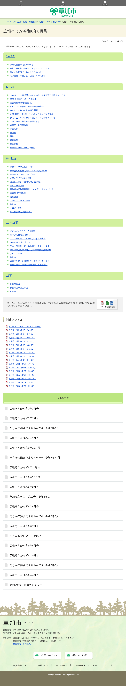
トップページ (9, 22)
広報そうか (44, 22)
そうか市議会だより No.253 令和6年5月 (34, 565)
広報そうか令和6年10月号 (25, 477)
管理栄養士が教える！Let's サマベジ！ (28, 76)
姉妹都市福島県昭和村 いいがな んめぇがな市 (31, 189)
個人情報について (21, 665)
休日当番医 (15, 284)
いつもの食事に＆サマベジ (22, 65)
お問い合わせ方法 (79, 655)
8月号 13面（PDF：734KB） (22, 375)
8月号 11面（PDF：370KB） (22, 367)
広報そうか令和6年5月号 (24, 555)
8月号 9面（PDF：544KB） (22, 360)
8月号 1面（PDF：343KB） (22, 330)
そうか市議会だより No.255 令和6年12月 (35, 457)
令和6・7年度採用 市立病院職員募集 (27, 106)
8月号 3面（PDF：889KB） (22, 338)
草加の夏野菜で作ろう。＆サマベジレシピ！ (29, 68)
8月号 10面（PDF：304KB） (22, 364)
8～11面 (11, 158)
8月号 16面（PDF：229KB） (22, 386)
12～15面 (12, 222)
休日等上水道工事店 (19, 288)
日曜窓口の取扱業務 (22, 644)
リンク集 (109, 665)
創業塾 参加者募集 (19, 125)
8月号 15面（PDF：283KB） (22, 382)
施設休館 (14, 144)
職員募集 (14, 140)
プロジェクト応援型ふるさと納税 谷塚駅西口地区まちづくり (37, 95)
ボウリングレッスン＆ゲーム (23, 174)
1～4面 (10, 56)
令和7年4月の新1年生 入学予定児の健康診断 (30, 250)
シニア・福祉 (16, 208)
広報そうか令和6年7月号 (24, 526)
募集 (12, 136)
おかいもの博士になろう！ (22, 235)
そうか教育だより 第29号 (26, 535)
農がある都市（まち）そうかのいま (26, 72)
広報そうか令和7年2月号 (24, 418)
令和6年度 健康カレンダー (26, 584)
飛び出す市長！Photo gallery (22, 148)
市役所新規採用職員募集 (21, 103)
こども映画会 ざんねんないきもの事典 (28, 238)
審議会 (13, 133)
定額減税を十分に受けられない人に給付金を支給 (31, 114)
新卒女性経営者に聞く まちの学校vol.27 (28, 171)
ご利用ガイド (42, 665)
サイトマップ (61, 665)
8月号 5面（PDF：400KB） (22, 345)
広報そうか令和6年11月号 (25, 467)
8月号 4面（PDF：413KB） (22, 341)
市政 (19, 22)
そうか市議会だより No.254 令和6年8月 (34, 516)
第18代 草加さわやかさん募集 (23, 99)
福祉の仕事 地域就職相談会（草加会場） (28, 265)
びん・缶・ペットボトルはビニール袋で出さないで (32, 118)
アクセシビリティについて (86, 665)
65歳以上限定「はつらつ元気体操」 (26, 182)
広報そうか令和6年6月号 (24, 545)
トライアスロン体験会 (20, 200)
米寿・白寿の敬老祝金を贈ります (25, 121)
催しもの (14, 204)
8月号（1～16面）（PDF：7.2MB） (25, 327)
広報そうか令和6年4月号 (24, 575)
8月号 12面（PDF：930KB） (22, 371)
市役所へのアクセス (49, 655)
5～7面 (10, 87)
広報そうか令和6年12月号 (25, 447)
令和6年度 (55, 22)
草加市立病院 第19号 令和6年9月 (31, 496)
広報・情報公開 (30, 22)
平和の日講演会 (17, 186)
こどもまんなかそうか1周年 (22, 231)
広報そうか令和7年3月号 (24, 408)
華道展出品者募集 (18, 193)
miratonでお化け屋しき (20, 242)
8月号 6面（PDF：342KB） (22, 349)
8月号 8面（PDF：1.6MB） (22, 356)
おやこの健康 (16, 253)
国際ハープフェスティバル (22, 167)
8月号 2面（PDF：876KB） (22, 334)
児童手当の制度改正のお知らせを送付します (29, 246)
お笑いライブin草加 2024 (21, 178)
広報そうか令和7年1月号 (24, 437)
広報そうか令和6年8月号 (24, 506)
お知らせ (14, 129)
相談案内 (14, 291)
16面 (9, 275)
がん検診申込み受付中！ (21, 212)
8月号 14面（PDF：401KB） (22, 379)
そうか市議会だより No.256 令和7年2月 (34, 428)
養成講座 (14, 197)
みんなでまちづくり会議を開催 (24, 110)
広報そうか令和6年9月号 (24, 486)
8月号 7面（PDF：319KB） (22, 353)
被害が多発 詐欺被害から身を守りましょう (29, 261)
